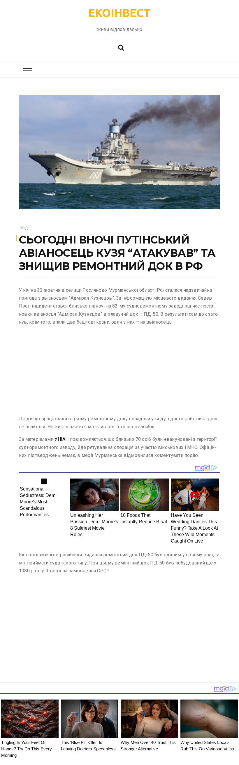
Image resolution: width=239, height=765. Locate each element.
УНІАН (61, 439)
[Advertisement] (119, 371)
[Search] (121, 47)
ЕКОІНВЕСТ (119, 13)
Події (24, 228)
